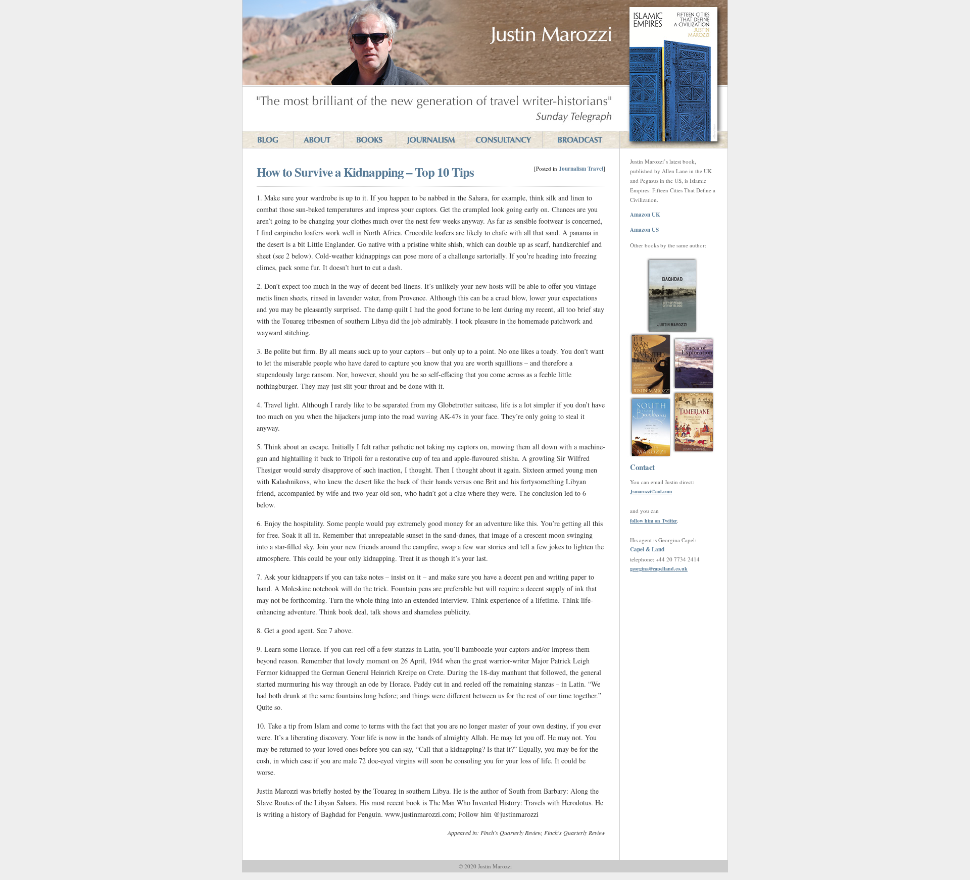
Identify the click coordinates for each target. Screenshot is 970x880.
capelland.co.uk (670, 568)
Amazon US (644, 230)
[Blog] (268, 139)
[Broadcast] (580, 139)
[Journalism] (430, 139)
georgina (639, 568)
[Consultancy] (503, 139)
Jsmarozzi (640, 491)
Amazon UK (645, 215)
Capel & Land (647, 549)
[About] (318, 139)
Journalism (572, 169)
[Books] (369, 139)
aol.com (663, 491)
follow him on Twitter (653, 520)
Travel (595, 169)
